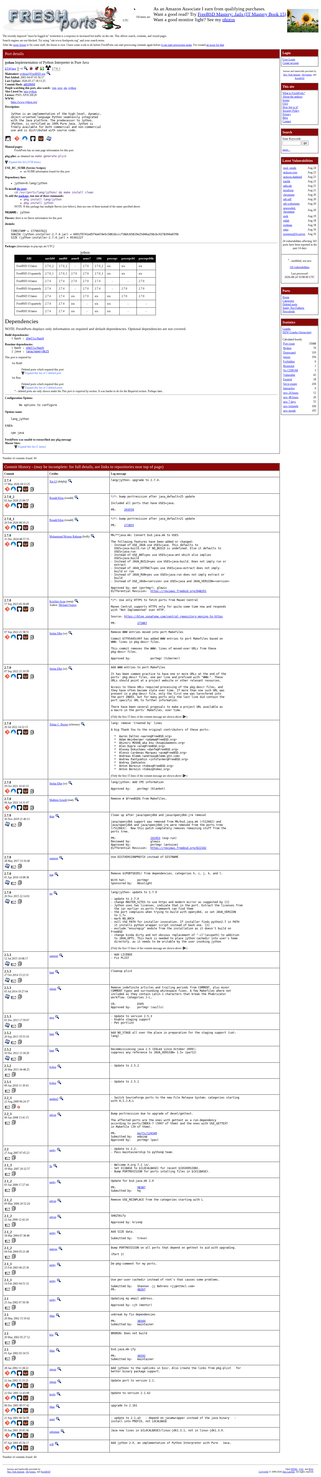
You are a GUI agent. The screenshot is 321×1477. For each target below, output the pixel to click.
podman (287, 225)
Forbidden (289, 361)
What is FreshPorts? (293, 93)
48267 (141, 1289)
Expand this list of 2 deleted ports (43, 387)
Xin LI (53, 481)
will (51, 1444)
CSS (301, 1469)
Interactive (289, 388)
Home (285, 297)
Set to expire (290, 384)
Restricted (288, 366)
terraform (288, 190)
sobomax (54, 1431)
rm (50, 893)
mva (51, 1017)
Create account (290, 63)
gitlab (286, 220)
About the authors (292, 96)
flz (50, 1166)
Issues (286, 100)
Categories (288, 301)
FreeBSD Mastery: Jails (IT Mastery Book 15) (242, 14)
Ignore (286, 357)
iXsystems (307, 74)
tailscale (287, 185)
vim (54, 88)
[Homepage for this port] (8, 139)
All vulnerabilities (299, 267)
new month (289, 410)
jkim (51, 816)
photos (228, 19)
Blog (285, 117)
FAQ (285, 103)
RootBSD (299, 78)
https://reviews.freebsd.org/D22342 (178, 848)
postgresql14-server (294, 234)
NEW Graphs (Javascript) (296, 332)
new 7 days (289, 401)
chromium (288, 194)
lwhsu (52, 1067)
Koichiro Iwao (57, 601)
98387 (141, 1187)
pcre (60, 88)
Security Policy (290, 110)
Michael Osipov (68, 605)
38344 (141, 1321)
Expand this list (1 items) (32, 446)
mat (51, 874)
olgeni (52, 989)
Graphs (286, 328)
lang (13, 68)
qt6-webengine (291, 203)
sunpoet (53, 858)
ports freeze (19, 45)
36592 (141, 1356)
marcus (53, 1249)
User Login (288, 59)
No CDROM (290, 370)
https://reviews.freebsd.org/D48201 (178, 591)
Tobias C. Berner (58, 724)
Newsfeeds (288, 311)
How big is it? (290, 107)
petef (52, 1419)
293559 (129, 509)
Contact (286, 121)
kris (51, 1334)
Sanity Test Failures (293, 308)
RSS (311, 1469)
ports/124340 (147, 1133)
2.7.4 (8, 68)
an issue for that (215, 45)
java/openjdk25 (37, 351)
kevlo (52, 1394)
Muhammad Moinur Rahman (65, 536)
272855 (129, 525)
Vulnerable (289, 375)
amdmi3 (53, 1099)
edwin (52, 1115)
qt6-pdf (287, 199)
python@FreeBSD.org (32, 74)
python (72, 88)
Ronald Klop (56, 498)
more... (286, 149)
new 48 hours (290, 397)
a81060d (29, 84)
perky (52, 1150)
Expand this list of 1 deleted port (43, 373)
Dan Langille (288, 1471)
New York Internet (291, 74)
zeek (285, 216)
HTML (294, 1469)
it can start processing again (176, 45)
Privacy (286, 114)
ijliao (52, 1316)
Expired (287, 379)
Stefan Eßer (55, 633)
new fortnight (290, 406)
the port (21, 189)
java (26, 91)
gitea (285, 229)
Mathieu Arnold (58, 800)
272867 (142, 623)
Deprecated (289, 352)
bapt (51, 972)
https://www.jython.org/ (24, 102)
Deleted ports (289, 304)
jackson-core (290, 172)
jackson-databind (292, 177)
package (23, 196)
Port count (289, 343)
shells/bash (35, 338)
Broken (287, 348)
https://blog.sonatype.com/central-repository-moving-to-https (173, 616)
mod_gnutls (289, 168)
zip (65, 88)
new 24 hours (290, 392)
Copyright (263, 1471)
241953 (155, 838)
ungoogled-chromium (289, 210)
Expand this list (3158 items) (25, 162)
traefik (286, 181)
